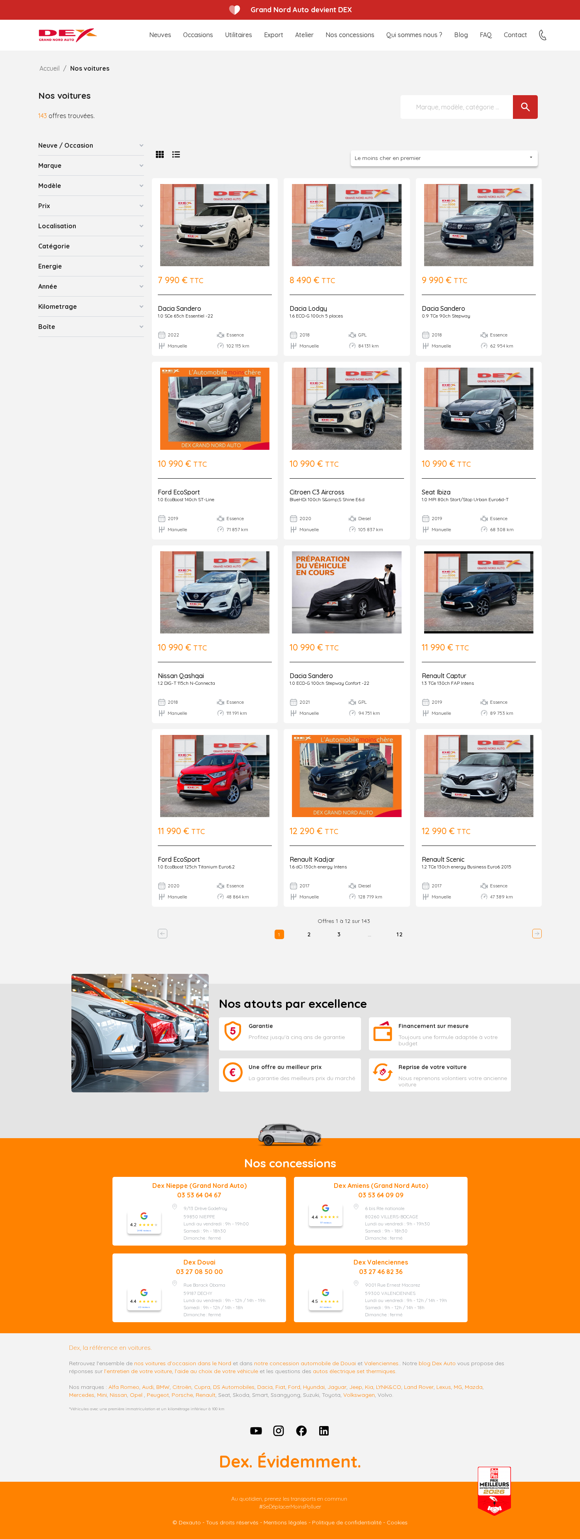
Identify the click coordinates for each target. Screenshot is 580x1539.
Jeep (355, 1387)
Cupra (202, 1387)
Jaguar (336, 1387)
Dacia (265, 1387)
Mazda (474, 1387)
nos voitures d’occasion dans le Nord (182, 1363)
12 (400, 934)
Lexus (443, 1387)
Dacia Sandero (179, 308)
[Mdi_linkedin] (324, 1430)
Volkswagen (359, 1394)
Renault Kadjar (312, 859)
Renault (205, 1394)
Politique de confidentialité (347, 1522)
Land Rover (419, 1387)
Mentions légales (285, 1522)
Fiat (280, 1387)
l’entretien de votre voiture (138, 1371)
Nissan (118, 1394)
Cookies (397, 1522)
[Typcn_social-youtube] (256, 1430)
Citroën (181, 1387)
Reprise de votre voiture (433, 1067)
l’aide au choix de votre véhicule (216, 1371)
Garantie (261, 1026)
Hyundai (314, 1387)
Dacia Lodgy (308, 308)
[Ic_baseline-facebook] (301, 1430)
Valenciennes (381, 1363)
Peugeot (158, 1394)
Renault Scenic (443, 859)
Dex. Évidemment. (290, 1461)
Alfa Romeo (124, 1387)
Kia (369, 1387)
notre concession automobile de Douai (305, 1363)
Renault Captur (444, 676)
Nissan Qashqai (181, 676)
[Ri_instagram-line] (278, 1430)
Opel (136, 1394)
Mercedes (81, 1394)
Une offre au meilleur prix (285, 1067)
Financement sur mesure (434, 1026)
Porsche (182, 1394)
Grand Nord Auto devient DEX (301, 9)
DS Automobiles (233, 1387)
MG (458, 1387)
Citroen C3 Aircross (317, 492)
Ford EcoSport (179, 492)
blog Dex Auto (437, 1363)
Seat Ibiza (436, 492)
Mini (102, 1394)
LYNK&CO (388, 1387)
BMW (163, 1387)
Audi (147, 1387)
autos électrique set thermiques (354, 1371)
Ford (294, 1387)
